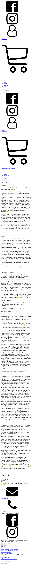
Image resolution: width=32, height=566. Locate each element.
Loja (5, 87)
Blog (5, 89)
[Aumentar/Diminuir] (1, 563)
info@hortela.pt (4, 498)
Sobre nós (6, 83)
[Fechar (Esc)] (6, 563)
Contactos (6, 90)
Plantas (5, 86)
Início (5, 82)
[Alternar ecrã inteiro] (2, 563)
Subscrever (3, 544)
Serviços (6, 85)
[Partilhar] (4, 563)
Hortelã (9, 244)
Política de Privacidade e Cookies (9, 559)
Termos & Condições (6, 561)
